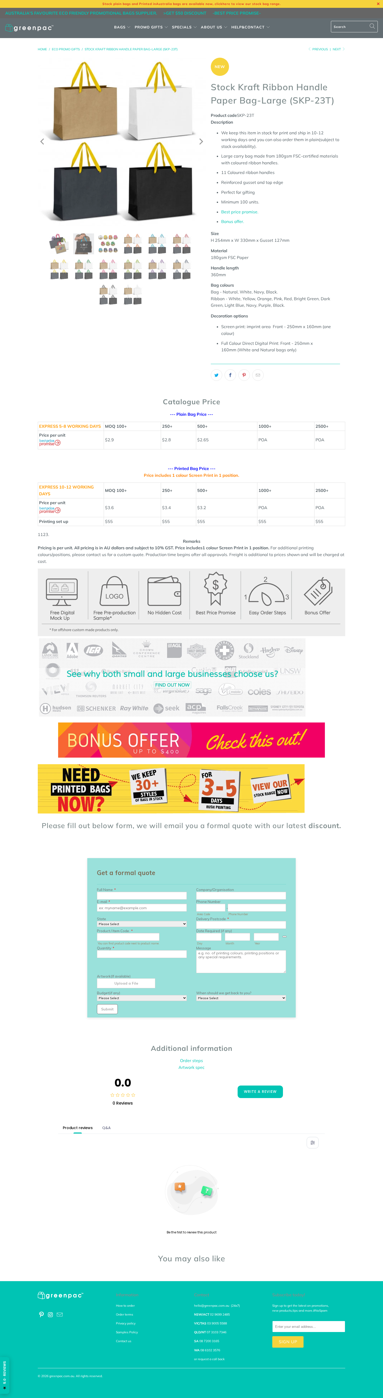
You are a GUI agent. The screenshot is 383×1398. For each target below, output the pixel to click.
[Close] (101, 648)
